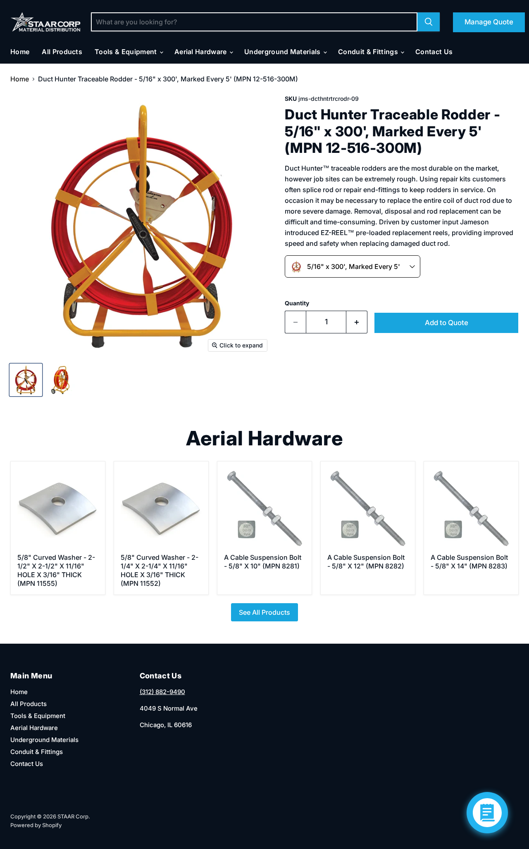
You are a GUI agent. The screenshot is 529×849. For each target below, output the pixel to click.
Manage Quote (489, 22)
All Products (62, 52)
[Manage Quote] (487, 812)
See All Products (264, 612)
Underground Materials (283, 52)
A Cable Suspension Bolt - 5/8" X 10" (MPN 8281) (262, 561)
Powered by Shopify (36, 825)
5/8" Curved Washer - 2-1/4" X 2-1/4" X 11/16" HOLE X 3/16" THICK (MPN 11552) (159, 570)
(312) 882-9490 (162, 692)
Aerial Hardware (201, 52)
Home (19, 52)
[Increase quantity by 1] (356, 322)
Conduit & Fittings (369, 52)
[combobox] (352, 266)
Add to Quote (446, 323)
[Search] (428, 21)
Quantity (297, 303)
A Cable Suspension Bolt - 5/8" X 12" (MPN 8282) (366, 561)
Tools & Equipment (127, 52)
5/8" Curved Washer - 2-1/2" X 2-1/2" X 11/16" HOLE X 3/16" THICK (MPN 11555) (56, 570)
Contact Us (434, 52)
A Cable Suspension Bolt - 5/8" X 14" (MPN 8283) (469, 561)
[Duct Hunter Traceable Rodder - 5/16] (26, 380)
